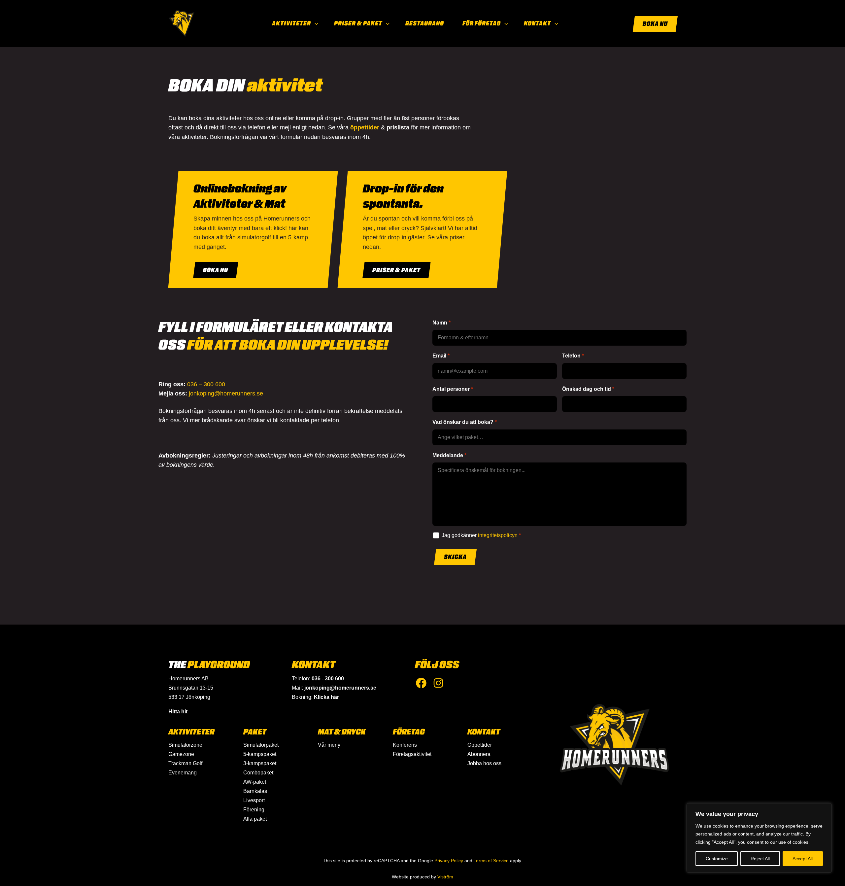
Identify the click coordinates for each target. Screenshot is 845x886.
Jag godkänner (480, 535)
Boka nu (655, 23)
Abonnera (478, 754)
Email (439, 355)
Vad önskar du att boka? (462, 422)
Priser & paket (358, 23)
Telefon (571, 355)
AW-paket (254, 782)
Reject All (760, 858)
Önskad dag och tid (586, 389)
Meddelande (447, 455)
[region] (759, 838)
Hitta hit (177, 711)
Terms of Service (491, 860)
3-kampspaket (259, 763)
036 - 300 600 (328, 678)
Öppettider (479, 745)
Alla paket (255, 819)
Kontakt (537, 23)
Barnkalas (255, 791)
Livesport (254, 800)
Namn (439, 322)
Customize (717, 858)
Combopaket (258, 772)
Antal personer (451, 389)
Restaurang (424, 23)
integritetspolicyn (498, 535)
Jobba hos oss (484, 763)
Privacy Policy (448, 860)
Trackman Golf (185, 763)
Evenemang (182, 772)
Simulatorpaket (261, 745)
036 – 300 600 (206, 384)
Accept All (803, 858)
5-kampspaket (259, 754)
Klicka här (326, 697)
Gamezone (181, 754)
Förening (253, 809)
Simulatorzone (185, 745)
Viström (445, 876)
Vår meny (329, 745)
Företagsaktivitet (412, 754)
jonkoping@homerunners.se (226, 393)
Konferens (405, 745)
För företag (481, 23)
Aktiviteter (291, 23)
